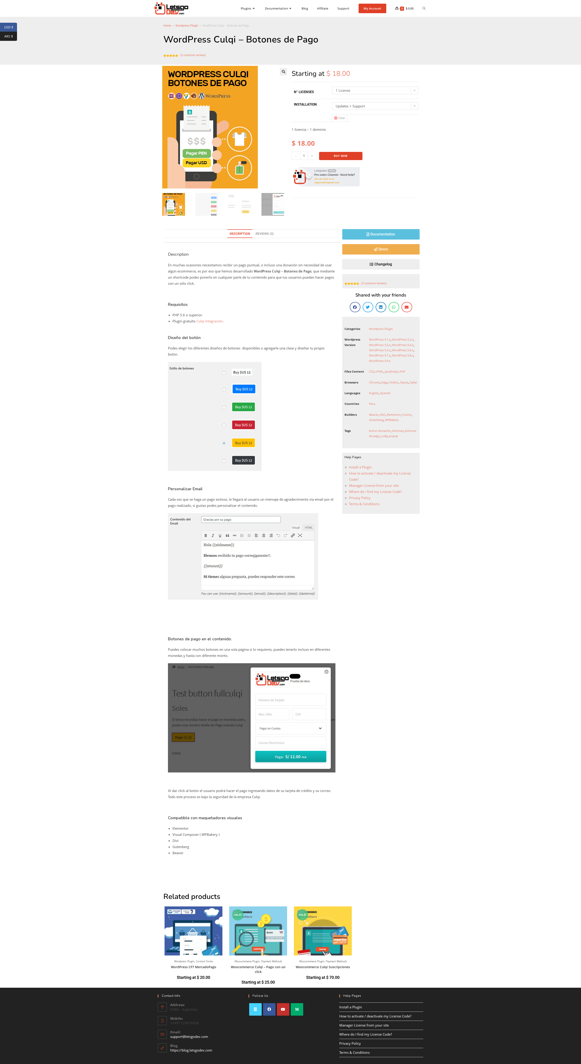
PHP (402, 371)
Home (167, 25)
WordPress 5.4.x (403, 345)
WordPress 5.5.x (380, 350)
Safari (413, 382)
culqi (384, 436)
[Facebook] (269, 1009)
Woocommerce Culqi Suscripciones (323, 967)
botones (398, 431)
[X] (255, 1009)
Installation (305, 104)
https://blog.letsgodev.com (191, 1050)
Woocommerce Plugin (247, 961)
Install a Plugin (360, 467)
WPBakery (392, 420)
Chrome (374, 382)
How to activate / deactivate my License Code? (375, 1016)
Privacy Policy (360, 497)
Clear (341, 118)
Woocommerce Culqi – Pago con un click (258, 969)
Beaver (373, 415)
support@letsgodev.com (189, 1036)
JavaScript (391, 371)
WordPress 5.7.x (380, 355)
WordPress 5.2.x (403, 339)
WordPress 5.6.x (403, 350)
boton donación (380, 431)
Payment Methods (271, 961)
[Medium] (297, 1009)
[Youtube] (283, 1009)
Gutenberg (376, 420)
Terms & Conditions (364, 504)
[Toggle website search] (424, 8)
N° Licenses (304, 92)
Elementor (394, 415)
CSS (371, 371)
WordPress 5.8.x (403, 355)
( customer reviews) (193, 55)
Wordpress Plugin (186, 25)
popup (393, 436)
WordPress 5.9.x (380, 361)
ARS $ (10, 36)
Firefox (394, 382)
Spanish (385, 393)
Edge (384, 382)
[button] (283, 71)
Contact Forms (204, 961)
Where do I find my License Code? (375, 491)
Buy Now (341, 156)
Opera (404, 382)
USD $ (10, 27)
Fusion (406, 415)
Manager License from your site (374, 485)
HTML (379, 371)
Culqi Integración (209, 321)
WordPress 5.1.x (380, 339)
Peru (372, 404)
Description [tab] (240, 233)
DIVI (382, 415)
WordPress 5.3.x (380, 345)
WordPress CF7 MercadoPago (193, 967)
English (374, 393)
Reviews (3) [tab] (265, 233)
